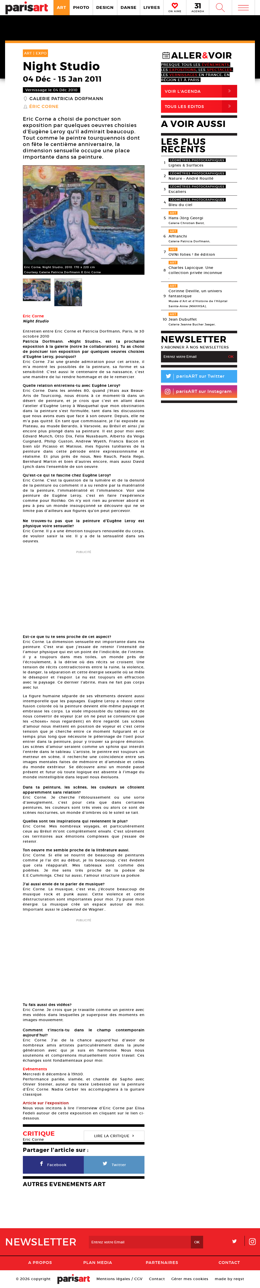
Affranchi (178, 236)
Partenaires (162, 1262)
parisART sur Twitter (195, 377)
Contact (229, 1262)
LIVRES (151, 7)
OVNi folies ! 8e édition (192, 254)
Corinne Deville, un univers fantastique (195, 293)
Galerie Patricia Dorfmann (66, 98)
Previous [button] (33, 220)
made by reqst (229, 1279)
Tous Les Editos (199, 106)
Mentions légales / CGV (119, 1279)
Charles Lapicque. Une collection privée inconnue (195, 270)
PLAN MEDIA (97, 1262)
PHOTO (81, 7)
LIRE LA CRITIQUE (114, 1135)
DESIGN (105, 7)
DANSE (129, 7)
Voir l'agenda (199, 91)
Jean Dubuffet (183, 319)
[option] (83, 220)
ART (61, 7)
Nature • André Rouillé (191, 178)
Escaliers (177, 191)
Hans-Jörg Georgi (186, 218)
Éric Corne (44, 106)
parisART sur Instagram (204, 391)
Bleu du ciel (180, 205)
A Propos (40, 1262)
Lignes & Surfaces (186, 165)
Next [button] (134, 220)
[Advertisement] (83, 590)
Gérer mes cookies (189, 1279)
